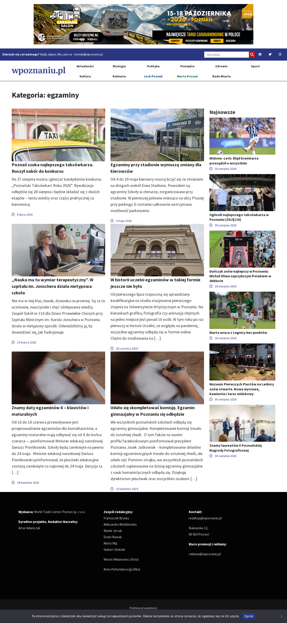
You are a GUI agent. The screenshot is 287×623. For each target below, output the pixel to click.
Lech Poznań (153, 76)
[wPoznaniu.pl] (38, 70)
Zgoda (248, 616)
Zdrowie (221, 66)
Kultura (85, 76)
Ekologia (119, 66)
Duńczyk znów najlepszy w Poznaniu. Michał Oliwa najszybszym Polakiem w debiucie (240, 276)
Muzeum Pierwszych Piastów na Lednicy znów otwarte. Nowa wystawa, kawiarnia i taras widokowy (241, 389)
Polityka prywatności (143, 608)
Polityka (153, 66)
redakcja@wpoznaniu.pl (205, 518)
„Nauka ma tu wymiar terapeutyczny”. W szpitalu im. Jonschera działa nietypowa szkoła (52, 286)
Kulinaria (119, 76)
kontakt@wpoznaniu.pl (88, 54)
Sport (255, 66)
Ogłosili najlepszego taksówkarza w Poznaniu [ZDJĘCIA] (239, 217)
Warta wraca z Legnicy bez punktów (238, 332)
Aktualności (85, 66)
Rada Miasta (221, 76)
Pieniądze (187, 66)
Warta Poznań (187, 76)
